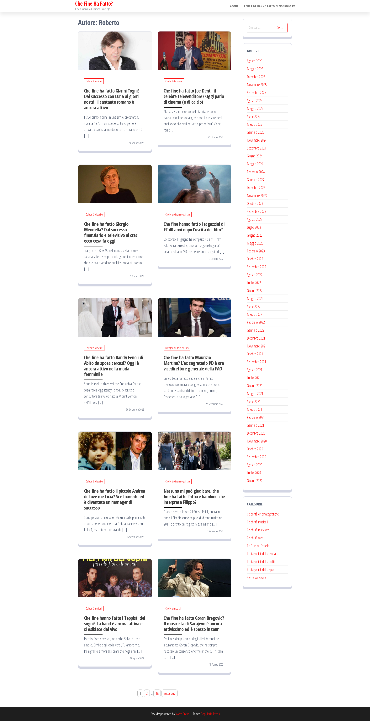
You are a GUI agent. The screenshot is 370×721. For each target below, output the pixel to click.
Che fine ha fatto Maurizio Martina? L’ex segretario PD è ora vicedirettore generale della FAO (194, 363)
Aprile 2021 (254, 401)
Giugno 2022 (254, 290)
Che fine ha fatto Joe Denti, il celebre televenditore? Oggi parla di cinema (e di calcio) (194, 96)
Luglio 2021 (254, 377)
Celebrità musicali (94, 81)
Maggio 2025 (255, 108)
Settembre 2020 (256, 456)
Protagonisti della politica (177, 348)
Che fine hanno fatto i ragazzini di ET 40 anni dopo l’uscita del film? (194, 227)
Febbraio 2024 (256, 171)
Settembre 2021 (256, 361)
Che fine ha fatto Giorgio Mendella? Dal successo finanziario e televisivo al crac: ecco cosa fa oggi (111, 232)
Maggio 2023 (255, 243)
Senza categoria (256, 577)
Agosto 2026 (254, 61)
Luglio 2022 (254, 282)
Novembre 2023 (257, 195)
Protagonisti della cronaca (262, 553)
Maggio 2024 (255, 163)
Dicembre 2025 (256, 76)
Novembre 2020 (257, 441)
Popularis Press (210, 714)
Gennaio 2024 (255, 179)
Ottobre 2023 (255, 203)
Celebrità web (255, 537)
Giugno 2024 (254, 156)
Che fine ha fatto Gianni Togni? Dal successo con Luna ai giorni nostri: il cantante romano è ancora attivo (112, 99)
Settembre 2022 (256, 266)
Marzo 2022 (254, 314)
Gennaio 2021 (255, 425)
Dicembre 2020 (256, 433)
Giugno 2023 (254, 235)
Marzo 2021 (254, 409)
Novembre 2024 (257, 140)
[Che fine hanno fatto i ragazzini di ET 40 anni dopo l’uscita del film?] (194, 183)
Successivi (170, 693)
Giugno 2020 (254, 480)
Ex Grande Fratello (258, 545)
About (234, 6)
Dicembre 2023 (256, 187)
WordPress (182, 714)
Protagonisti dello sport (261, 569)
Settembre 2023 (256, 211)
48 (157, 693)
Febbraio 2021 (256, 417)
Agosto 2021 (254, 369)
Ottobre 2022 (255, 259)
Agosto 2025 (254, 100)
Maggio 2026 (255, 68)
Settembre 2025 (256, 92)
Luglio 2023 (254, 227)
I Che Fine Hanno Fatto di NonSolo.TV (269, 6)
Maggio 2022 (255, 298)
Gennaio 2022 (255, 330)
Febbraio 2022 (256, 322)
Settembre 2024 (256, 148)
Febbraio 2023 (256, 251)
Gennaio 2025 (255, 132)
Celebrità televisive (173, 81)
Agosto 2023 (254, 219)
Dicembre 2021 (256, 338)
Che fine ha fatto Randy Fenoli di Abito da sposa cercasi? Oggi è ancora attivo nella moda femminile (113, 365)
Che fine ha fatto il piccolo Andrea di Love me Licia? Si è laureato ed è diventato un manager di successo (114, 499)
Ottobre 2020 (255, 449)
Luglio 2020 (254, 472)
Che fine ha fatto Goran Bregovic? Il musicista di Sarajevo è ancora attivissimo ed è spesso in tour (194, 623)
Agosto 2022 (254, 274)
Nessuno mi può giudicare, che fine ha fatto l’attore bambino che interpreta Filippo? (194, 496)
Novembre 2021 (257, 346)
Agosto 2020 (254, 464)
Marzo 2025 (254, 124)
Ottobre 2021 (255, 354)
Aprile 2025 (254, 116)
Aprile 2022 (254, 306)
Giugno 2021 (254, 385)
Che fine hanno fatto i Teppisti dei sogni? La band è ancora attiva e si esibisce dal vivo (114, 623)
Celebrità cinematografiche (177, 214)
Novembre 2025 (257, 84)
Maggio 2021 (255, 393)
